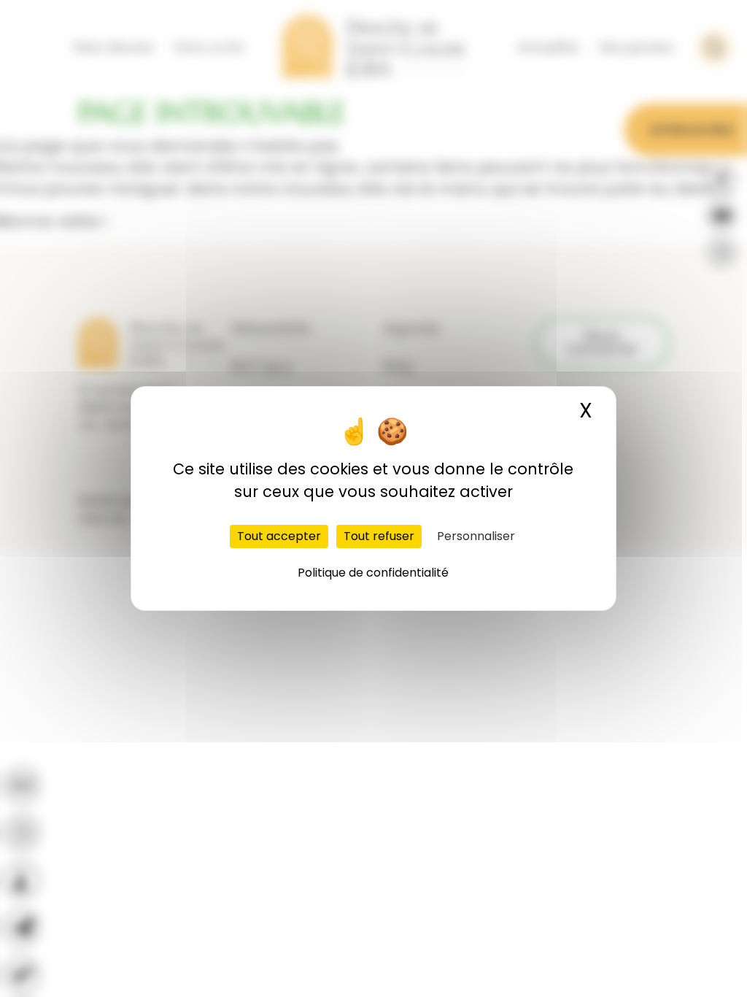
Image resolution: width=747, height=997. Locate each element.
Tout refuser (379, 536)
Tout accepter (279, 536)
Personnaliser (476, 536)
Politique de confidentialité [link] (373, 572)
